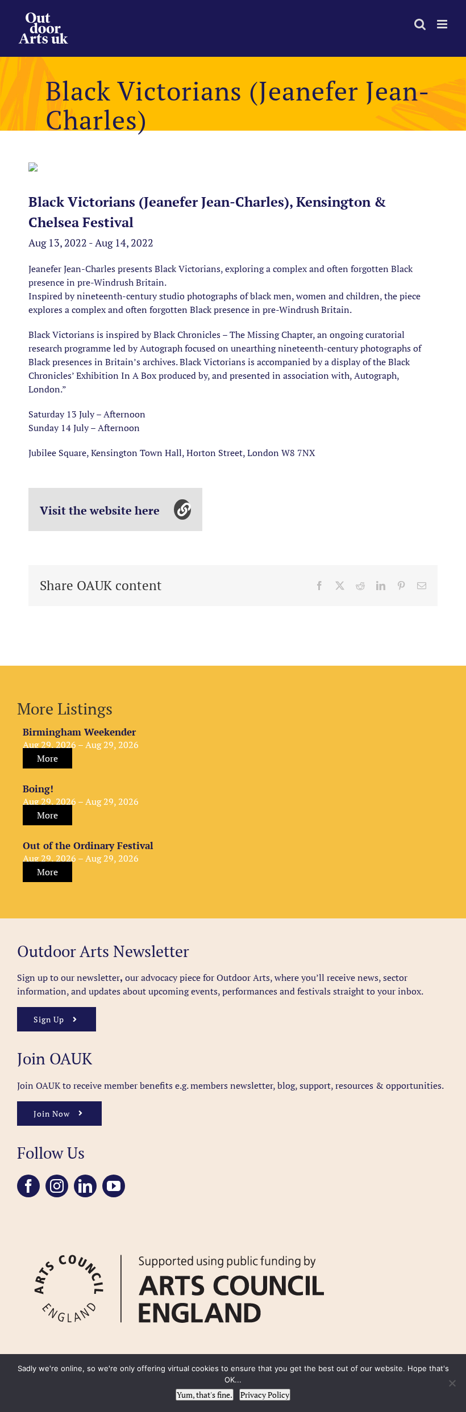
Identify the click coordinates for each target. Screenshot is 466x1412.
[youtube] (113, 1186)
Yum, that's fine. (204, 1394)
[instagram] (56, 1186)
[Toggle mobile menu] (443, 24)
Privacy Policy (264, 1394)
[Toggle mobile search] (420, 24)
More (47, 758)
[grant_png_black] (179, 1242)
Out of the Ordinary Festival (88, 845)
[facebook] (28, 1186)
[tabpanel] (33, 167)
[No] (451, 1383)
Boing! (38, 788)
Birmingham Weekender (79, 731)
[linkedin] (85, 1186)
